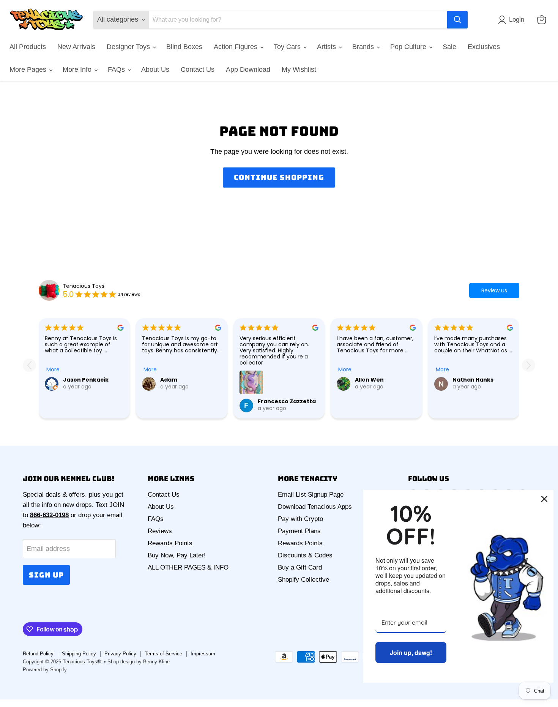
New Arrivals (76, 46)
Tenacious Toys (83, 286)
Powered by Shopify (45, 669)
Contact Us (197, 69)
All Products (27, 46)
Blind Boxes (184, 46)
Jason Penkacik (86, 379)
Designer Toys (129, 46)
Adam (168, 379)
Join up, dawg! (411, 652)
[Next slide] (528, 365)
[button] (513, 19)
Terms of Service (163, 653)
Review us (494, 290)
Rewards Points (170, 543)
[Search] (457, 19)
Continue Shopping (279, 177)
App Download (248, 69)
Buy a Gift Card (300, 567)
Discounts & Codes (305, 555)
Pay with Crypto (300, 518)
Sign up (46, 575)
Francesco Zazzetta (287, 401)
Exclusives (484, 46)
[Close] (544, 499)
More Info (78, 69)
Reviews (160, 531)
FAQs (117, 69)
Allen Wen (369, 379)
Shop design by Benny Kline (138, 661)
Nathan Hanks (472, 379)
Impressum (203, 653)
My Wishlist (299, 69)
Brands (364, 46)
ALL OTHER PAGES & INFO (188, 567)
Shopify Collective (303, 579)
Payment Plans (299, 531)
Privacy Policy (120, 653)
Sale (449, 46)
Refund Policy (38, 653)
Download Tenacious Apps (315, 506)
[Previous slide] (29, 365)
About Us (155, 69)
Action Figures (236, 46)
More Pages (28, 69)
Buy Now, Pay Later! (177, 555)
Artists (327, 46)
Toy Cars (288, 46)
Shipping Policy (79, 653)
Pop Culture (409, 46)
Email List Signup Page (311, 494)
